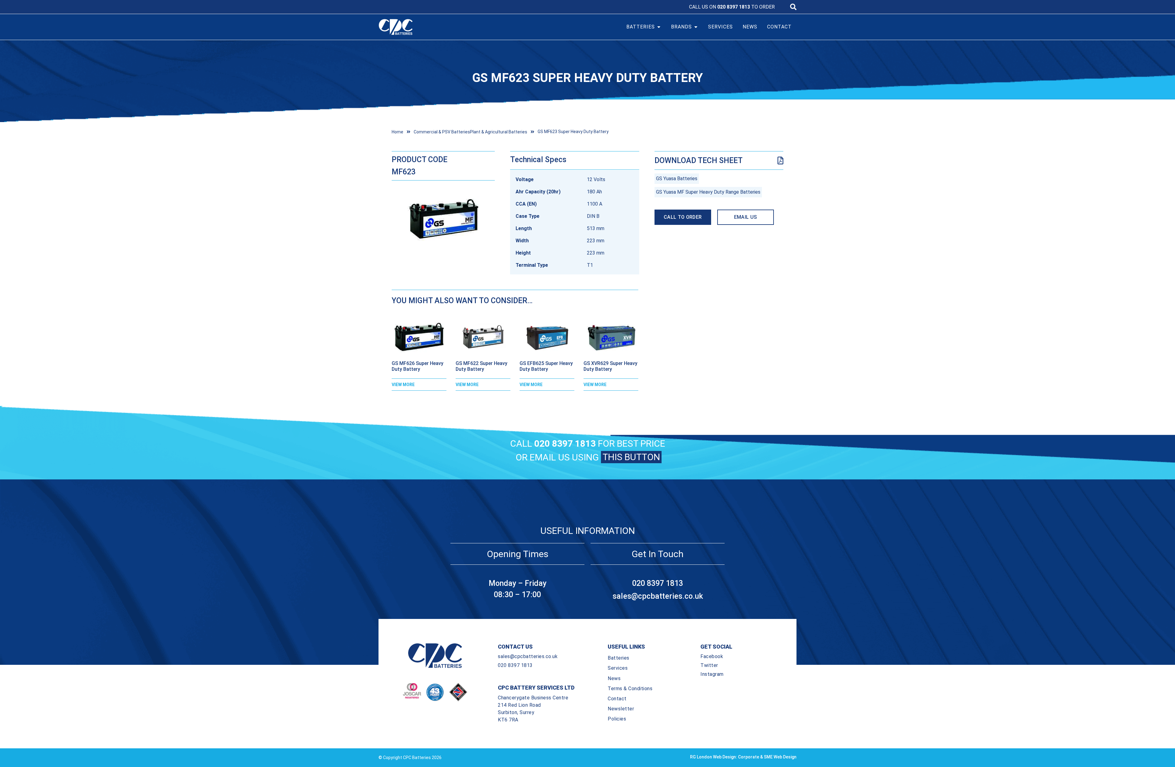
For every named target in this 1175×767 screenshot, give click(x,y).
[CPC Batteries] (431, 27)
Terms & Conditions (630, 688)
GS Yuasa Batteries (676, 178)
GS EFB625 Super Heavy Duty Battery (546, 366)
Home (397, 131)
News (614, 678)
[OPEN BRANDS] (695, 27)
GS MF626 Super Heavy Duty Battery (417, 366)
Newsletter (621, 709)
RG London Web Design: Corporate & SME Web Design (743, 756)
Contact (617, 699)
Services (618, 668)
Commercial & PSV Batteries (442, 131)
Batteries (618, 658)
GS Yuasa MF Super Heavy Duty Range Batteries (708, 192)
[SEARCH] (793, 7)
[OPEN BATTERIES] (658, 27)
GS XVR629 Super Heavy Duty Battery (610, 366)
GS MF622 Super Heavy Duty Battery (481, 366)
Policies (617, 719)
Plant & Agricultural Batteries (498, 131)
